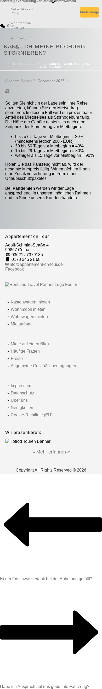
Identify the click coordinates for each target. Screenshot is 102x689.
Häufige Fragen (25, 351)
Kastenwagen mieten (30, 302)
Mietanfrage (89, 12)
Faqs (40, 63)
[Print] (10, 90)
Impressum (21, 385)
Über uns (19, 400)
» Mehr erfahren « (51, 452)
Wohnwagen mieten (29, 316)
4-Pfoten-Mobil (18, 50)
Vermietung (27, 1)
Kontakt (70, 1)
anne (14, 81)
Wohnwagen (20, 38)
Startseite (22, 63)
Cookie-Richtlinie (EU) (32, 415)
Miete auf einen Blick (30, 344)
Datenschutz (22, 393)
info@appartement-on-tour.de (36, 264)
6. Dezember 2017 (48, 81)
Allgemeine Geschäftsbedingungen (43, 366)
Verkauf (42, 1)
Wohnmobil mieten (28, 309)
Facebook (14, 269)
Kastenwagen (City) (21, 11)
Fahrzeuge (8, 1)
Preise (17, 358)
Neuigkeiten (22, 407)
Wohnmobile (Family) (20, 25)
